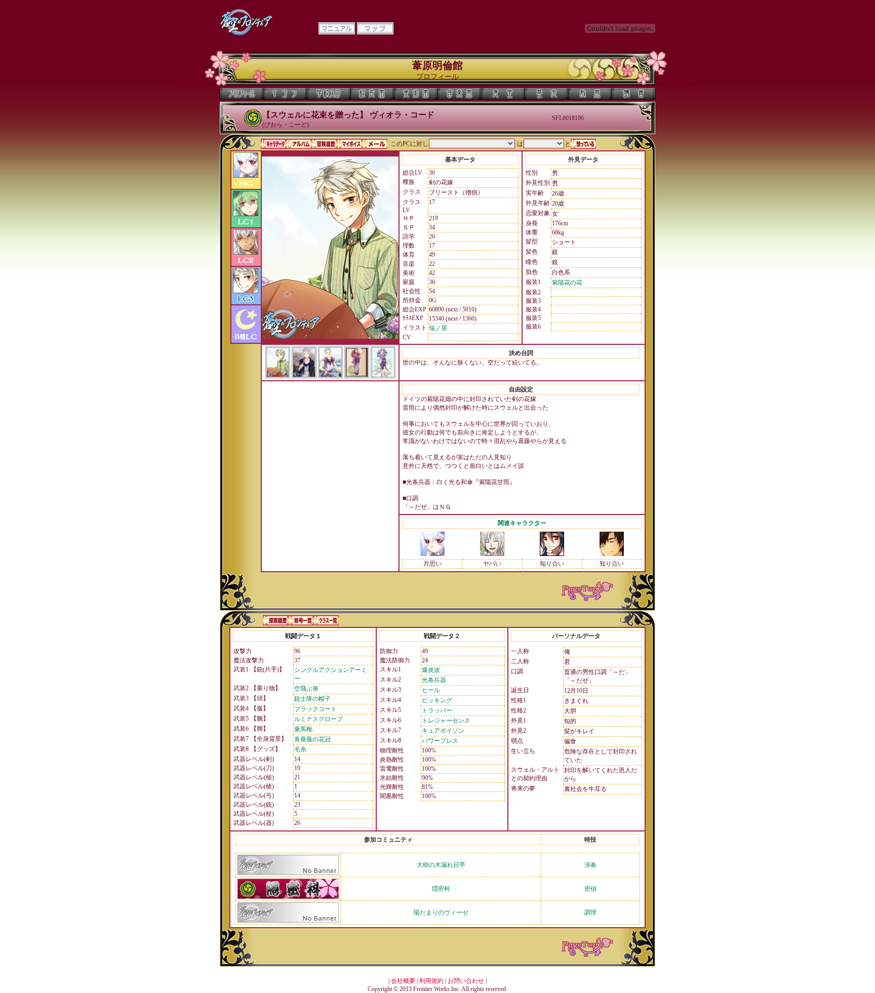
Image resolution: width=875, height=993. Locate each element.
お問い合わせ (466, 980)
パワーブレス (440, 740)
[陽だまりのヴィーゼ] (288, 920)
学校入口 (328, 94)
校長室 (372, 94)
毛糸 (300, 749)
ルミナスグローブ (318, 719)
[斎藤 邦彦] (612, 554)
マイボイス (349, 144)
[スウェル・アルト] (432, 554)
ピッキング (437, 700)
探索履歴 (275, 620)
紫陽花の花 (567, 282)
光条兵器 (434, 680)
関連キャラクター (522, 523)
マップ (375, 28)
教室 (590, 94)
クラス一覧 (326, 620)
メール (374, 144)
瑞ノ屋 (438, 328)
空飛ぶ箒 (306, 688)
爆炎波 (431, 669)
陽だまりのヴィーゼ (441, 912)
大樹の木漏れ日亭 (441, 864)
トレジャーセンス (446, 720)
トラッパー (437, 710)
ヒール (431, 690)
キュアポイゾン (443, 730)
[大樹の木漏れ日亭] (288, 873)
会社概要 (403, 980)
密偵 (590, 888)
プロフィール (241, 94)
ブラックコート (315, 708)
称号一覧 (300, 620)
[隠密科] (288, 896)
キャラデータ (273, 144)
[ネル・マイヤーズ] (552, 554)
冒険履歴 (324, 144)
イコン (285, 94)
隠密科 (441, 888)
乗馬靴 (303, 729)
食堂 (503, 94)
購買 (633, 94)
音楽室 (459, 94)
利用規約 (431, 980)
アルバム (298, 144)
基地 (546, 94)
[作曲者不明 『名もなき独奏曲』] (492, 554)
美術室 (415, 94)
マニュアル (337, 28)
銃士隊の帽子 (312, 698)
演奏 (590, 864)
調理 (590, 912)
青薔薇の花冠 (312, 739)
